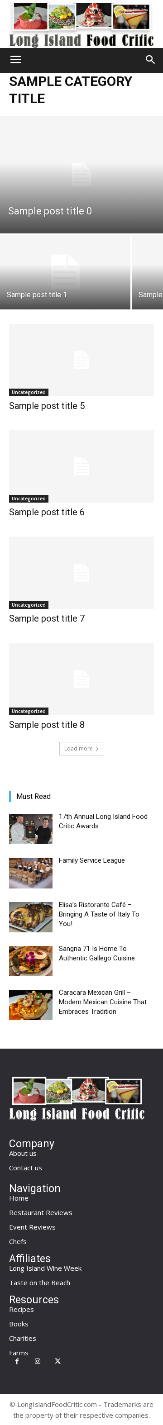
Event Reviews (32, 1226)
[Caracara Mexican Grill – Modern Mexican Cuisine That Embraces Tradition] (31, 1005)
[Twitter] (58, 1361)
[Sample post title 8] (81, 679)
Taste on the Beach (39, 1282)
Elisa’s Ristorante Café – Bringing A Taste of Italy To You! (99, 914)
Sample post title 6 (47, 512)
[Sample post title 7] (81, 573)
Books (19, 1323)
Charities (22, 1338)
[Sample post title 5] (81, 360)
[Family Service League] (31, 873)
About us (23, 1153)
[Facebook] (17, 1361)
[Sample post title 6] (81, 466)
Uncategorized (29, 392)
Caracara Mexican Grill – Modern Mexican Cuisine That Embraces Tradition (103, 1002)
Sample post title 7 (47, 618)
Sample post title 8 (47, 724)
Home (19, 1197)
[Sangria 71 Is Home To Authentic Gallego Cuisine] (31, 961)
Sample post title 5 (47, 405)
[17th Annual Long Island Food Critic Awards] (31, 829)
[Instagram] (37, 1361)
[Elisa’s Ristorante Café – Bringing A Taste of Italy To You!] (31, 917)
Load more (78, 748)
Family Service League (92, 860)
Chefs (18, 1241)
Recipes (21, 1309)
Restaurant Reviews (40, 1212)
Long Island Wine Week (45, 1268)
